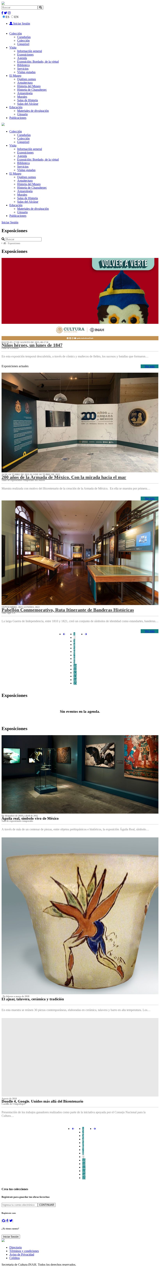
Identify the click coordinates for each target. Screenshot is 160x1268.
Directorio (15, 1247)
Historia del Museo (29, 86)
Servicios (22, 68)
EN (16, 17)
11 (75, 669)
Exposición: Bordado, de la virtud (38, 61)
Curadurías (24, 37)
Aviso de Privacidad (21, 1254)
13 (75, 676)
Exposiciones (25, 54)
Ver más (150, 366)
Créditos (14, 1258)
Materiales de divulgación (33, 110)
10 (75, 665)
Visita (12, 47)
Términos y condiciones (24, 1251)
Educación (15, 107)
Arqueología (25, 93)
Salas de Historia (27, 100)
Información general (29, 51)
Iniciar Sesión (21, 23)
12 (75, 672)
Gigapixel (23, 44)
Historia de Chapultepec (32, 89)
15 (75, 683)
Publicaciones (17, 117)
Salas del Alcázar (27, 103)
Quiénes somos (26, 79)
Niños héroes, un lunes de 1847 (32, 345)
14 (75, 679)
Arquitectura (25, 82)
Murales (22, 96)
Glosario (22, 114)
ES (7, 17)
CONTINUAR (46, 1204)
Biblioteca (23, 65)
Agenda (22, 58)
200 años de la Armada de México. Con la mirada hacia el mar (64, 477)
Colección (15, 33)
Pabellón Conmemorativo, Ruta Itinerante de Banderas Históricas (68, 609)
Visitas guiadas (26, 72)
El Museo (15, 75)
